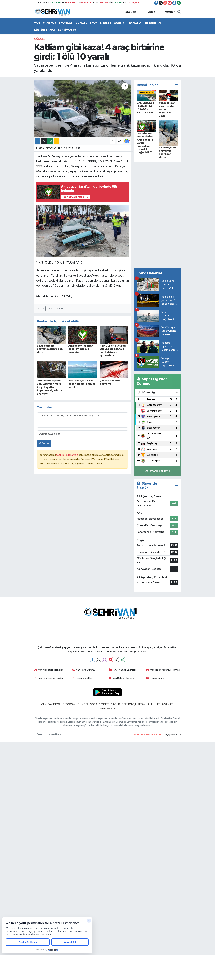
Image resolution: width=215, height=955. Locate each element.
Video (151, 12)
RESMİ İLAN (153, 22)
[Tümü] (176, 85)
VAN (37, 22)
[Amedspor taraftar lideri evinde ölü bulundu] (82, 334)
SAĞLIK (119, 22)
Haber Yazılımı (141, 735)
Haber (60, 308)
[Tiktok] (116, 659)
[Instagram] (104, 659)
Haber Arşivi (157, 678)
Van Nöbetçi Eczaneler (50, 670)
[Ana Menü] (179, 26)
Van (50, 308)
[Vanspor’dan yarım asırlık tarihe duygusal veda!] (168, 95)
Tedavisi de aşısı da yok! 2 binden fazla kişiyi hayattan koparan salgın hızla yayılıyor (49, 387)
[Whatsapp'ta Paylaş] (50, 141)
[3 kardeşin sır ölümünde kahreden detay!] (51, 334)
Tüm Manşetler (83, 678)
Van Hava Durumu (85, 670)
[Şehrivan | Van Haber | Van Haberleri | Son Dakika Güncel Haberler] (53, 12)
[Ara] (179, 12)
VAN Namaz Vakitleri (125, 670)
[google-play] (107, 692)
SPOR (93, 22)
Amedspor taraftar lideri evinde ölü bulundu (80, 348)
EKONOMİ (66, 22)
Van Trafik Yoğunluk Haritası (165, 670)
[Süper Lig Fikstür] (176, 485)
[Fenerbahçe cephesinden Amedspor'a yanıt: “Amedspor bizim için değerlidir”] (146, 126)
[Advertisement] (157, 215)
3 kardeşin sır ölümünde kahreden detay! (50, 348)
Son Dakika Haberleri (124, 678)
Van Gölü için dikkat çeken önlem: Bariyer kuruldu (81, 383)
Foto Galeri (131, 12)
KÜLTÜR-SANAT (44, 29)
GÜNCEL (81, 22)
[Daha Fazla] (56, 141)
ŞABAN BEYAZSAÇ (47, 148)
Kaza (41, 308)
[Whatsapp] (122, 659)
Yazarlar (169, 12)
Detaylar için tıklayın (157, 471)
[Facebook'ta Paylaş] (37, 141)
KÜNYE (39, 735)
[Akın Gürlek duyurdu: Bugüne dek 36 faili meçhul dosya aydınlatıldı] (114, 334)
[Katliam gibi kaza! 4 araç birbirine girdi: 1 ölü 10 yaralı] (82, 108)
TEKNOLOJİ (134, 22)
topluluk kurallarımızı (67, 455)
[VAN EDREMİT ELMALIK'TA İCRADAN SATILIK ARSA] (146, 95)
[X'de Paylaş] (44, 141)
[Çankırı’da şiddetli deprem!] (114, 369)
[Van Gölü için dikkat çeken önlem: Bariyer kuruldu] (82, 369)
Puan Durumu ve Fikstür (50, 678)
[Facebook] (92, 659)
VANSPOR (49, 22)
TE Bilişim (155, 735)
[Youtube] (110, 659)
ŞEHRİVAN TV (67, 29)
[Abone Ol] (127, 141)
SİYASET (105, 22)
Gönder (44, 443)
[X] (98, 659)
